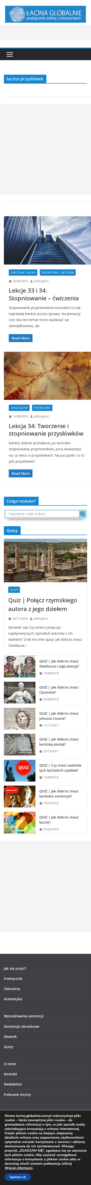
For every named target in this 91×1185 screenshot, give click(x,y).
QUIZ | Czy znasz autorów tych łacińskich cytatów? (60, 768)
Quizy (14, 589)
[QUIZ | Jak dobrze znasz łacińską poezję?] (19, 745)
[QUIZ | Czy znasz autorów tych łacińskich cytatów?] (19, 771)
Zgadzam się (17, 1177)
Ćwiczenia (12, 988)
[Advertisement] (45, 149)
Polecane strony (17, 1094)
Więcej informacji (19, 1168)
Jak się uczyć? (15, 968)
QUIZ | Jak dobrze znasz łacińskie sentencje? (59, 793)
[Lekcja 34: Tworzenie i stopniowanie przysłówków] (47, 376)
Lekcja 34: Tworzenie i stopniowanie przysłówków (46, 429)
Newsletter (13, 1084)
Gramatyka (13, 999)
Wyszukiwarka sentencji (23, 1016)
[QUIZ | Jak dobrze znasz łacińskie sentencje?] (19, 797)
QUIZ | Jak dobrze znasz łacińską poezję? (59, 742)
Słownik (10, 1036)
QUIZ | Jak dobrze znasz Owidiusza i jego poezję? (59, 663)
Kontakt (10, 1074)
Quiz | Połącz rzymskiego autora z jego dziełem (42, 604)
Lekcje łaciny (19, 407)
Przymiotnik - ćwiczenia (58, 272)
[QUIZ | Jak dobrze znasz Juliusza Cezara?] (19, 719)
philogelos (41, 281)
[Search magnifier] (82, 513)
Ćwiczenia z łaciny (23, 272)
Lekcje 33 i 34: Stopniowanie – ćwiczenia (44, 294)
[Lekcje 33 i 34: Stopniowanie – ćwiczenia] (47, 240)
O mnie (10, 1064)
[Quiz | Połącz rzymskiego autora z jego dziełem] (45, 560)
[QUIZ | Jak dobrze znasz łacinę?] (19, 823)
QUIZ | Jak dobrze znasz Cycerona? (59, 690)
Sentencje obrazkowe (21, 1026)
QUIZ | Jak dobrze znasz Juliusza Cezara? (59, 716)
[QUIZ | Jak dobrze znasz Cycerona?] (19, 693)
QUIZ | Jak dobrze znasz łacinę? (59, 820)
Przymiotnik (42, 407)
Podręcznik (13, 978)
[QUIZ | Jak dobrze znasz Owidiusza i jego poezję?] (19, 667)
